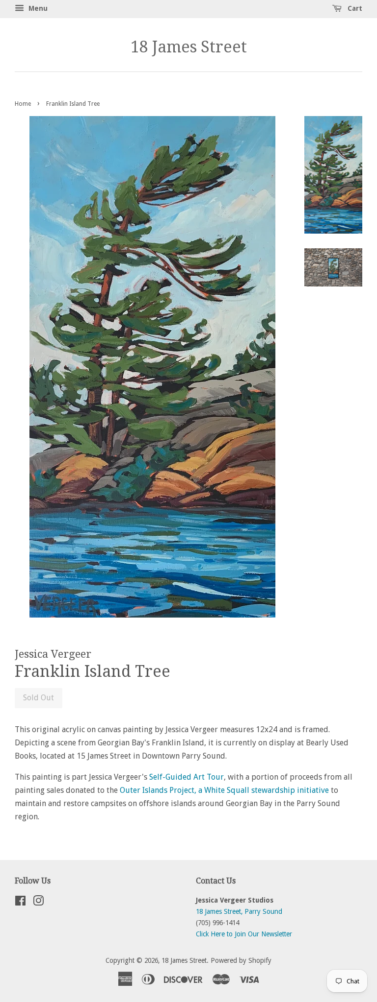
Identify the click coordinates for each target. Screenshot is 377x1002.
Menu (37, 8)
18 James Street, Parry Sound (239, 911)
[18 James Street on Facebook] (20, 903)
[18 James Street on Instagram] (38, 903)
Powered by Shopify (241, 960)
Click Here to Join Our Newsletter (244, 934)
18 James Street (189, 47)
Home (23, 103)
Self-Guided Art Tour (186, 777)
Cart (354, 8)
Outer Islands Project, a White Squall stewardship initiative (224, 790)
